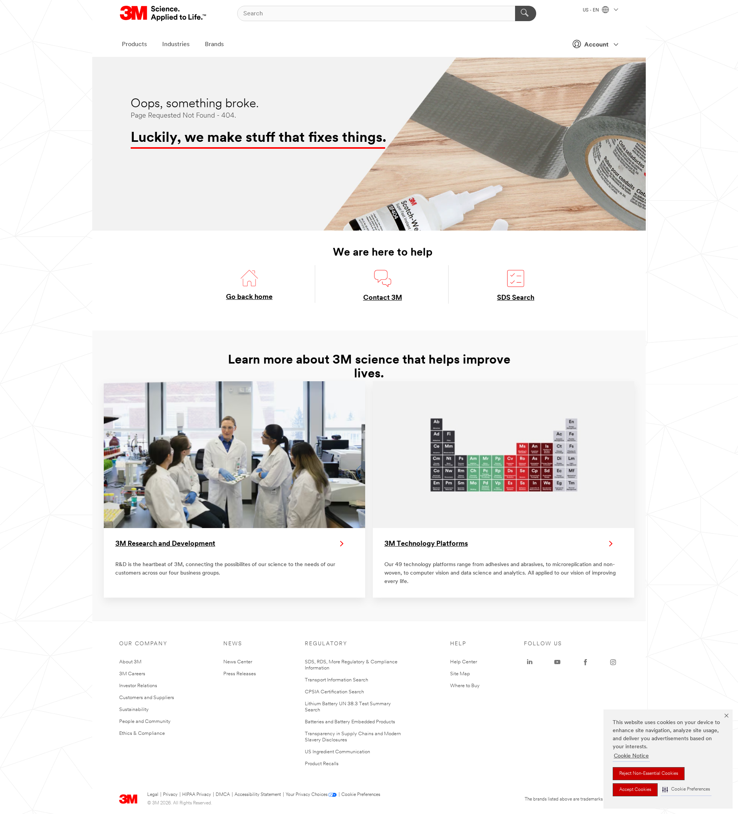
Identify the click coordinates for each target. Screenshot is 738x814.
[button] (686, 789)
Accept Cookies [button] (635, 789)
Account (596, 45)
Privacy (170, 794)
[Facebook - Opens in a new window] (585, 662)
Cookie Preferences (360, 794)
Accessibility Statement (257, 794)
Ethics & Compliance (142, 733)
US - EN (591, 10)
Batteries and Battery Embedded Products (350, 721)
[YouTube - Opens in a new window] (557, 662)
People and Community (145, 721)
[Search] (525, 13)
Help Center (463, 662)
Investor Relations (138, 685)
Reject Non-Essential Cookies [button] (648, 773)
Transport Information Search (336, 680)
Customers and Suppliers (146, 697)
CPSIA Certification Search (334, 691)
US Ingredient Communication (337, 751)
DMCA (223, 794)
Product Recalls (322, 763)
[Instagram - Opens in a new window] (613, 662)
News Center (237, 662)
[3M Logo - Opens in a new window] (163, 13)
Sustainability (134, 709)
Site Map (460, 673)
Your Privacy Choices (306, 794)
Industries (175, 45)
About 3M (130, 662)
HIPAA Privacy (196, 794)
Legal (152, 794)
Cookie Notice (631, 756)
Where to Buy (465, 685)
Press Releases (239, 673)
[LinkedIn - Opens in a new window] (529, 662)
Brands (214, 45)
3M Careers (132, 673)
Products (134, 45)
